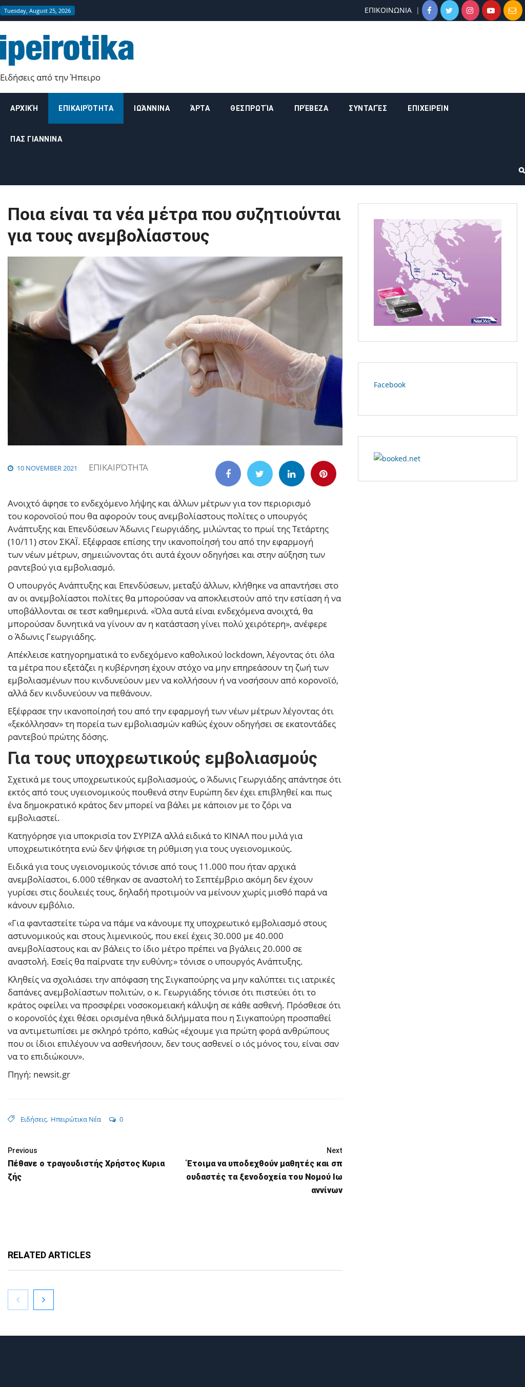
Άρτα (200, 108)
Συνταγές (368, 108)
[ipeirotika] (67, 50)
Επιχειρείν (428, 108)
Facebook (390, 384)
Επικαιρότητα (85, 108)
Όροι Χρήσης (262, 1370)
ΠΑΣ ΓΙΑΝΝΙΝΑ (36, 139)
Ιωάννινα (152, 108)
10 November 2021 (47, 468)
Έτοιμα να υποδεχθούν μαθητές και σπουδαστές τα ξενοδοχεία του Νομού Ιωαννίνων (264, 1170)
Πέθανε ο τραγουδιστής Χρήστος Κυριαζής (86, 1164)
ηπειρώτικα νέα (76, 1119)
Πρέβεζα (311, 108)
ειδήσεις (34, 1119)
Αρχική (24, 108)
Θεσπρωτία (252, 108)
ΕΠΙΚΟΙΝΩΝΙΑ (388, 10)
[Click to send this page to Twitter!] (260, 473)
